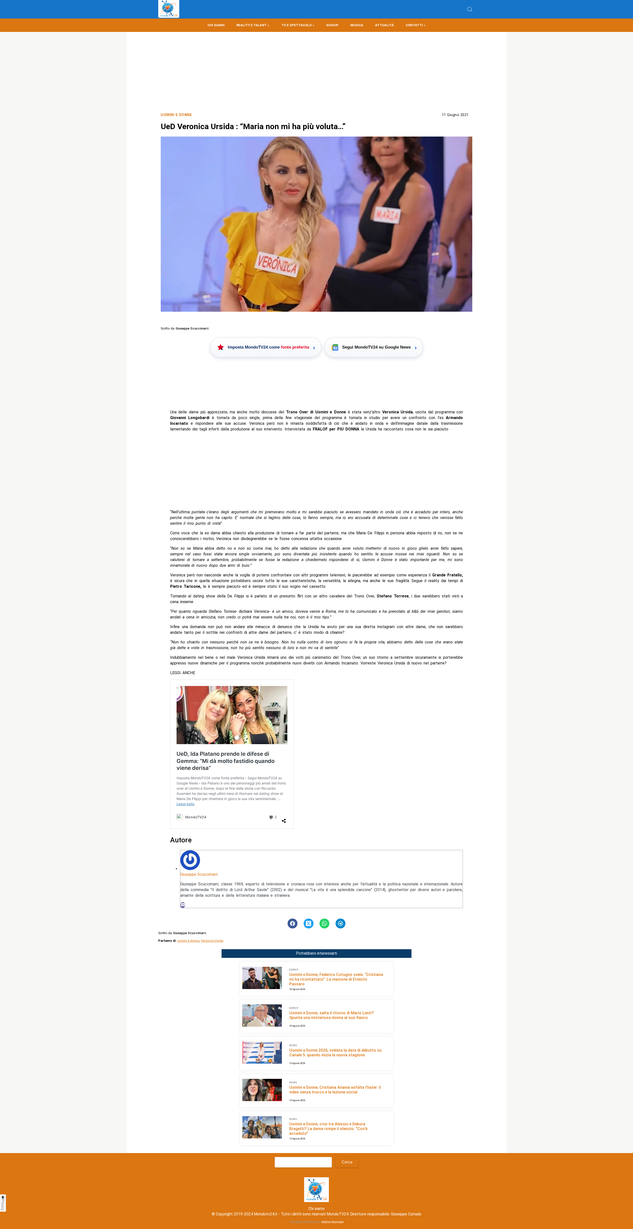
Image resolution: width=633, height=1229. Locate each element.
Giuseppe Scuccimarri (199, 874)
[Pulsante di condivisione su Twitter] (309, 923)
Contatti (414, 25)
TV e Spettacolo (296, 25)
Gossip (332, 25)
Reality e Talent (251, 25)
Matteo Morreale (332, 1222)
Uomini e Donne (176, 115)
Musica (356, 25)
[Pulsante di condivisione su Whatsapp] (324, 923)
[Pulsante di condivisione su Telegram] (340, 923)
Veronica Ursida (212, 941)
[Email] (182, 905)
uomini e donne (188, 941)
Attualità (384, 25)
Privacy (2, 1204)
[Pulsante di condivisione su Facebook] (292, 923)
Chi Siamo (216, 25)
